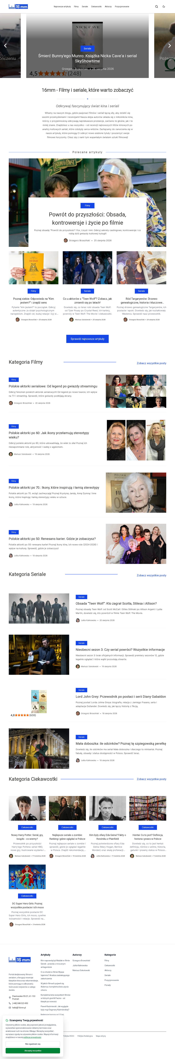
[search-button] (156, 6)
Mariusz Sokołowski (81, 970)
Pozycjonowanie (122, 6)
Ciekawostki (96, 6)
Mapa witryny (101, 1036)
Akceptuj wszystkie (32, 1051)
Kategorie (110, 954)
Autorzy (77, 954)
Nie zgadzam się (32, 1044)
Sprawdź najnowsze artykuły (87, 339)
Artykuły (45, 954)
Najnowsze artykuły (62, 6)
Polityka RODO (68, 1036)
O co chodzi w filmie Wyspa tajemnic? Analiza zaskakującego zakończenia (55, 975)
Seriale (85, 6)
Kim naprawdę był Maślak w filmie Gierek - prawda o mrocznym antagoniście (55, 963)
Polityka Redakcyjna (85, 1036)
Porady (108, 985)
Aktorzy (108, 6)
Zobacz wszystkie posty (151, 363)
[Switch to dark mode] (163, 6)
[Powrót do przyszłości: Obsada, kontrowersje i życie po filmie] (87, 202)
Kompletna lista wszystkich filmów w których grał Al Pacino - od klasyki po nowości (55, 998)
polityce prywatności (32, 1037)
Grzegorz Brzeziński (81, 960)
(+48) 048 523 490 (20, 1003)
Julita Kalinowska (80, 965)
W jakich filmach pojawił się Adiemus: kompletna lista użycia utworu (54, 986)
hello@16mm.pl (19, 1008)
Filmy (76, 6)
